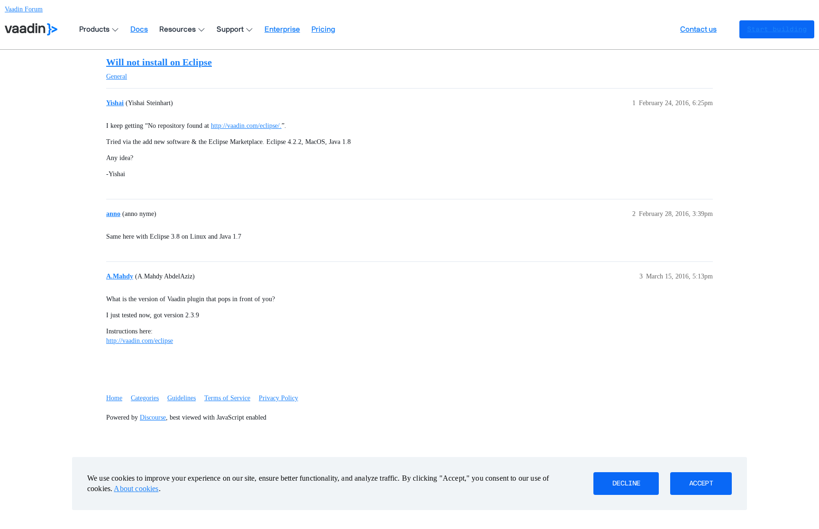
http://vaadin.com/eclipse (139, 340)
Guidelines (181, 398)
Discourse (153, 417)
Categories (145, 398)
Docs (139, 29)
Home (114, 398)
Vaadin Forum (24, 9)
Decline (626, 483)
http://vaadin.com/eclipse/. (246, 125)
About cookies (136, 488)
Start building (777, 29)
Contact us (698, 29)
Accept (701, 483)
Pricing (323, 29)
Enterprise (282, 29)
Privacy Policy (278, 398)
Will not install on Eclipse (159, 62)
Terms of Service (227, 398)
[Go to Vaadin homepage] (31, 29)
